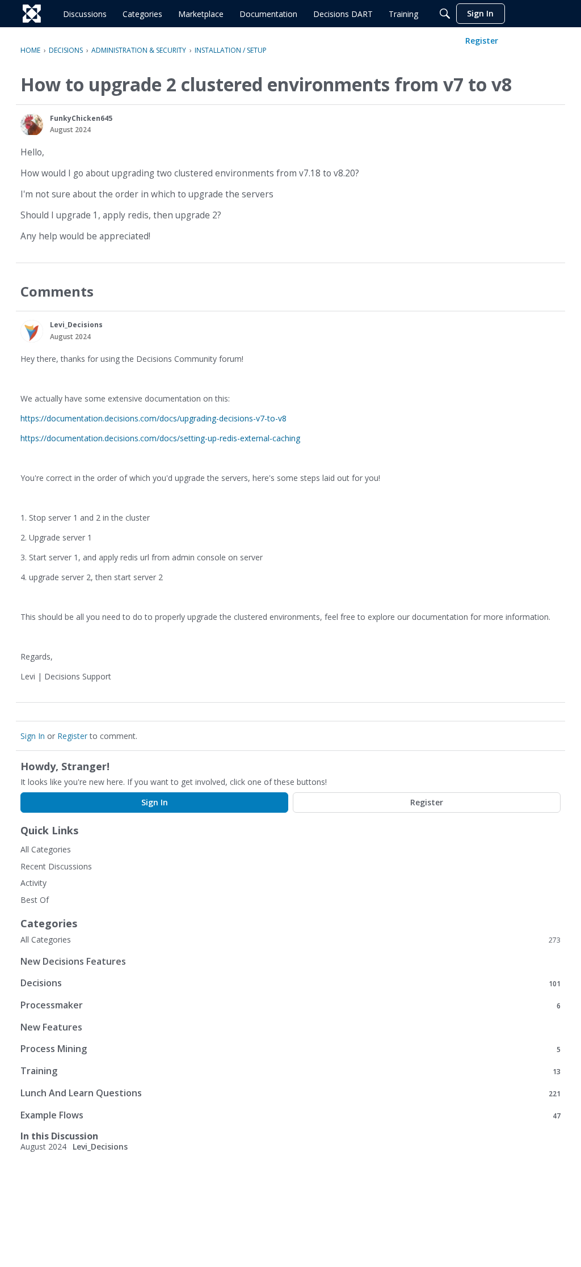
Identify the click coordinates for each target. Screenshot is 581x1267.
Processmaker (290, 1005)
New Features (51, 1027)
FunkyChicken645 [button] (81, 118)
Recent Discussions (56, 866)
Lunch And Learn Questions (290, 1093)
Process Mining (290, 1049)
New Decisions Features (73, 961)
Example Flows (290, 1115)
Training (290, 1071)
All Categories (45, 849)
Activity (33, 882)
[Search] (445, 13)
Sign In (32, 735)
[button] (31, 124)
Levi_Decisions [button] (76, 325)
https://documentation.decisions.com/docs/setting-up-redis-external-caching (160, 438)
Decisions (290, 983)
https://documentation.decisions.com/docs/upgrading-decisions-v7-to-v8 (153, 418)
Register (72, 735)
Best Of (34, 899)
